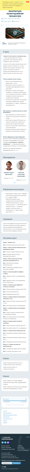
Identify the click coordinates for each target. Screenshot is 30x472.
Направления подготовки (8, 449)
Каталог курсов (5, 445)
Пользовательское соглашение (8, 456)
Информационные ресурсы (10, 415)
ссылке (17, 150)
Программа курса (7, 418)
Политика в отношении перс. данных (10, 457)
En (28, 437)
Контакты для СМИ (5, 453)
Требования (6, 416)
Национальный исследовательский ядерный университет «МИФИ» (17, 43)
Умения (5, 422)
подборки (20, 2)
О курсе (5, 411)
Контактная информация (7, 454)
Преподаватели (7, 413)
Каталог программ (6, 447)
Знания (5, 420)
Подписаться (16, 463)
